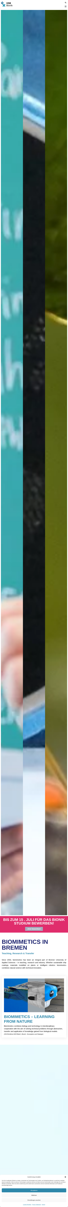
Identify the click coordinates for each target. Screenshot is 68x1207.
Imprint (43, 1204)
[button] (65, 1177)
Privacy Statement (36, 1204)
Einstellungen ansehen (34, 1200)
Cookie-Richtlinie (27, 1204)
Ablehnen (34, 1195)
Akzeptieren (34, 1190)
